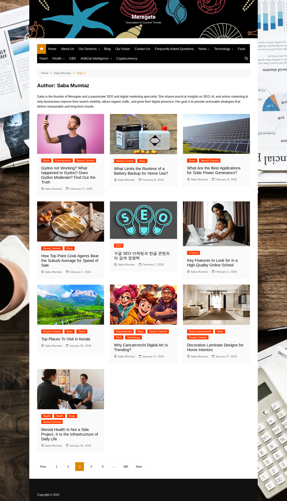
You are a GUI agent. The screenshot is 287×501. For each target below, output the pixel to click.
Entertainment (63, 160)
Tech (118, 337)
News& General (85, 160)
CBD (72, 58)
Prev (43, 466)
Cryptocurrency (126, 58)
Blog (107, 49)
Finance (193, 252)
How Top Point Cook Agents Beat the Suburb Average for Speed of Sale (70, 260)
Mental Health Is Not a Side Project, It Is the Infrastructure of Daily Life (69, 434)
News (203, 49)
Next (139, 466)
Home (52, 49)
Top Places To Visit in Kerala (65, 339)
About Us (67, 49)
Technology (222, 49)
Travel (43, 58)
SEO (118, 245)
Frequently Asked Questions (174, 49)
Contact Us (142, 49)
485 (125, 466)
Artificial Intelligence (95, 58)
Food (241, 49)
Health (57, 58)
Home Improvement (200, 331)
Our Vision (122, 49)
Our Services (88, 49)
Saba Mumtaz (53, 188)
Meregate (144, 17)
